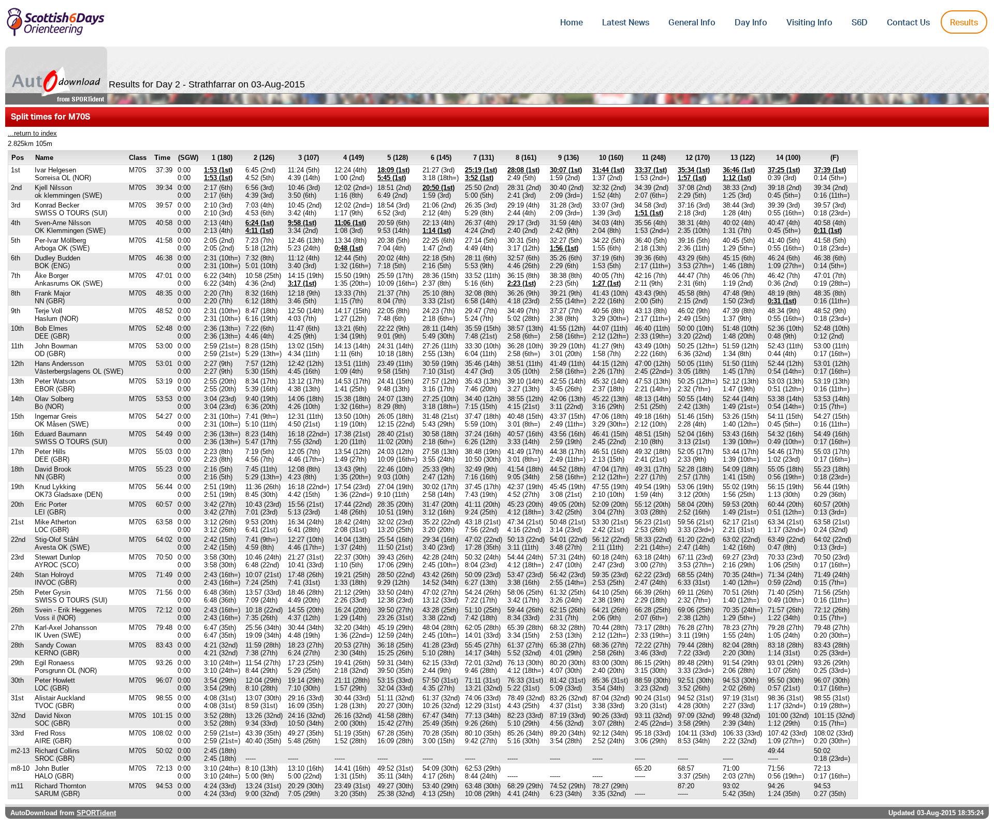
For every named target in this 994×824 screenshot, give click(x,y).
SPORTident (96, 813)
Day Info (751, 23)
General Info (691, 23)
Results (964, 23)
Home (571, 23)
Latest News (625, 23)
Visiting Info (809, 23)
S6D (860, 23)
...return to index (32, 133)
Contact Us (908, 23)
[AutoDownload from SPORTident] (56, 76)
